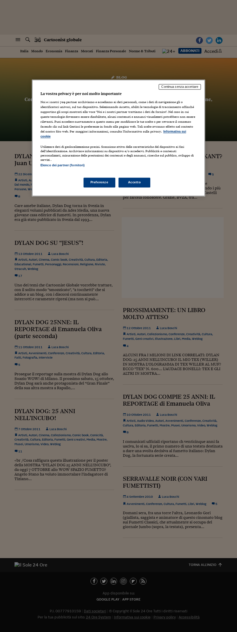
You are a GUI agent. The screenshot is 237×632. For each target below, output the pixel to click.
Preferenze (99, 182)
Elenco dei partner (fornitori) (62, 165)
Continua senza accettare (179, 87)
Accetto (134, 182)
